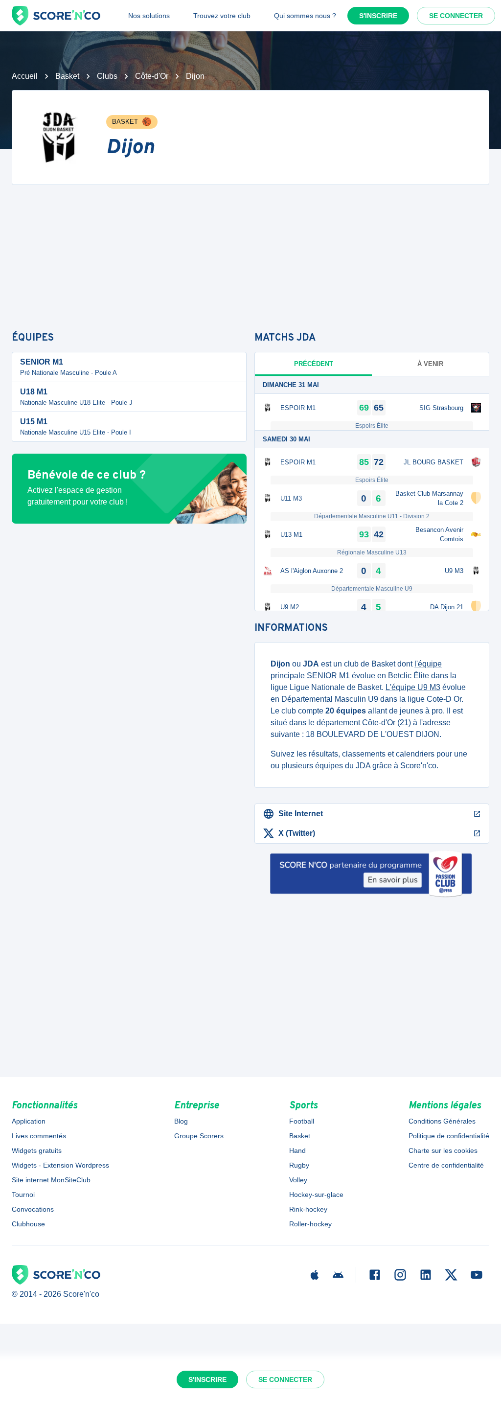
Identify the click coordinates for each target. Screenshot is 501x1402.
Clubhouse (28, 1224)
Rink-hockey (308, 1209)
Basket (67, 76)
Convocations (33, 1209)
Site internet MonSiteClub (51, 1180)
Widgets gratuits (37, 1150)
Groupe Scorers (199, 1136)
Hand (297, 1150)
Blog (181, 1121)
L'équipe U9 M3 (413, 687)
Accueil (25, 76)
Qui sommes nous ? (305, 16)
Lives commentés (39, 1136)
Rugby (299, 1165)
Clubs (107, 76)
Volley (298, 1180)
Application (29, 1121)
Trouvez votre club (221, 16)
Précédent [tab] (313, 364)
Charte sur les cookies (443, 1150)
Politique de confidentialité (449, 1136)
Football (301, 1121)
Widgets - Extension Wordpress (60, 1165)
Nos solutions (149, 16)
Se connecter (456, 16)
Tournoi (23, 1194)
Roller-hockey (310, 1224)
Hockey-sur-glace (316, 1194)
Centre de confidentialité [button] (446, 1165)
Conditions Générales (442, 1121)
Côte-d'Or (151, 76)
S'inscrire (378, 16)
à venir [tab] (430, 364)
